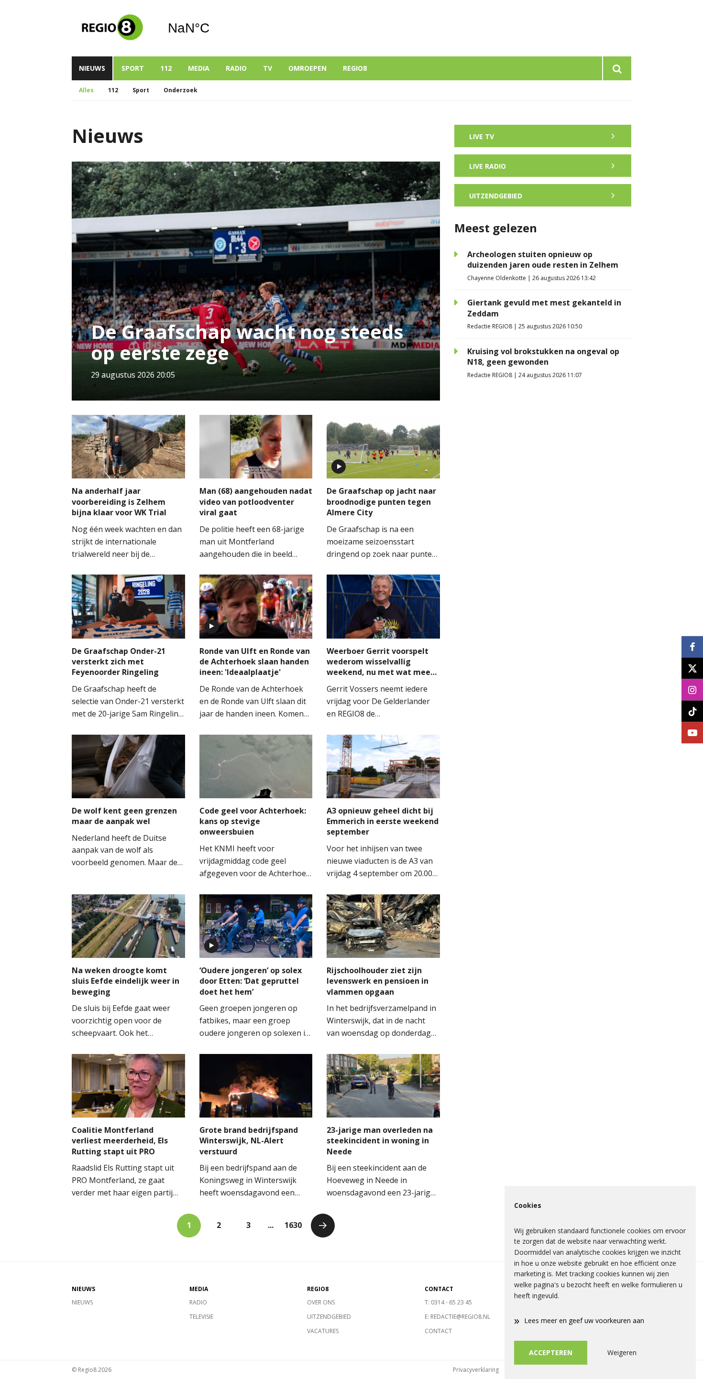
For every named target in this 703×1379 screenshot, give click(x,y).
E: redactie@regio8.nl (457, 1317)
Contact (438, 1331)
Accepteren (550, 1352)
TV (267, 68)
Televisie (201, 1317)
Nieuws (92, 68)
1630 (293, 1225)
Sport (132, 68)
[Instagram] (692, 689)
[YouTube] (692, 732)
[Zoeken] (616, 68)
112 (166, 68)
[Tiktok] (692, 711)
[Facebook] (692, 646)
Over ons (321, 1302)
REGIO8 (355, 68)
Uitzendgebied (329, 1317)
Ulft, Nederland (213, 28)
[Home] (112, 28)
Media (198, 68)
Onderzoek (181, 90)
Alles (86, 90)
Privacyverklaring (476, 1370)
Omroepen (307, 68)
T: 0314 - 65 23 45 (448, 1302)
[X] (692, 668)
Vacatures (323, 1331)
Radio (236, 68)
